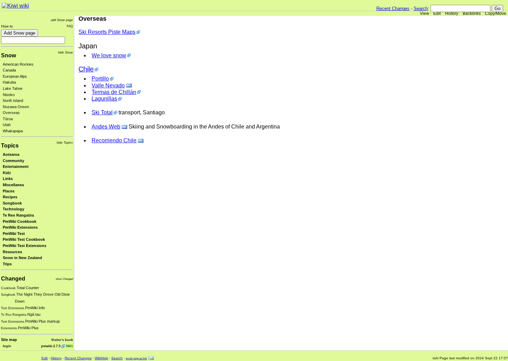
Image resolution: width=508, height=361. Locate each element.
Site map (9, 340)
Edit (437, 13)
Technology (13, 209)
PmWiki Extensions (20, 227)
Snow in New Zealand (22, 258)
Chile (86, 69)
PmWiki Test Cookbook (24, 239)
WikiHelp (101, 358)
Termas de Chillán (114, 92)
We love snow (109, 55)
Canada (9, 70)
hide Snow (65, 52)
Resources (12, 252)
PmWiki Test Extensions (24, 246)
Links (8, 179)
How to (7, 26)
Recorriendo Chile (114, 140)
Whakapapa (13, 131)
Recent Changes (393, 8)
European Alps (15, 76)
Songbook (12, 203)
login (7, 346)
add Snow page (62, 20)
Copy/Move (495, 13)
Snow (8, 55)
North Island (13, 100)
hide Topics (65, 142)
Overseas (11, 113)
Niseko (9, 95)
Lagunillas (104, 99)
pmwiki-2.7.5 (50, 346)
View (424, 13)
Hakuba (9, 82)
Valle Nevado (108, 85)
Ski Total (102, 112)
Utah (7, 125)
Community (13, 161)
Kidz (7, 173)
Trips (7, 264)
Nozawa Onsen (16, 107)
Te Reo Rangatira (18, 215)
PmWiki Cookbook (19, 221)
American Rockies (18, 64)
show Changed (64, 279)
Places (9, 191)
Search (421, 8)
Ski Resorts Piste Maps (106, 32)
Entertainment (16, 166)
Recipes (10, 197)
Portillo (100, 79)
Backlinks (472, 13)
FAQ (70, 26)
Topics (10, 146)
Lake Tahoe (12, 88)
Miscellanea (13, 185)
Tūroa (8, 119)
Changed (13, 279)
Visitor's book (62, 340)
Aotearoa (11, 154)
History (451, 13)
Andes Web (106, 127)
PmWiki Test (14, 233)
